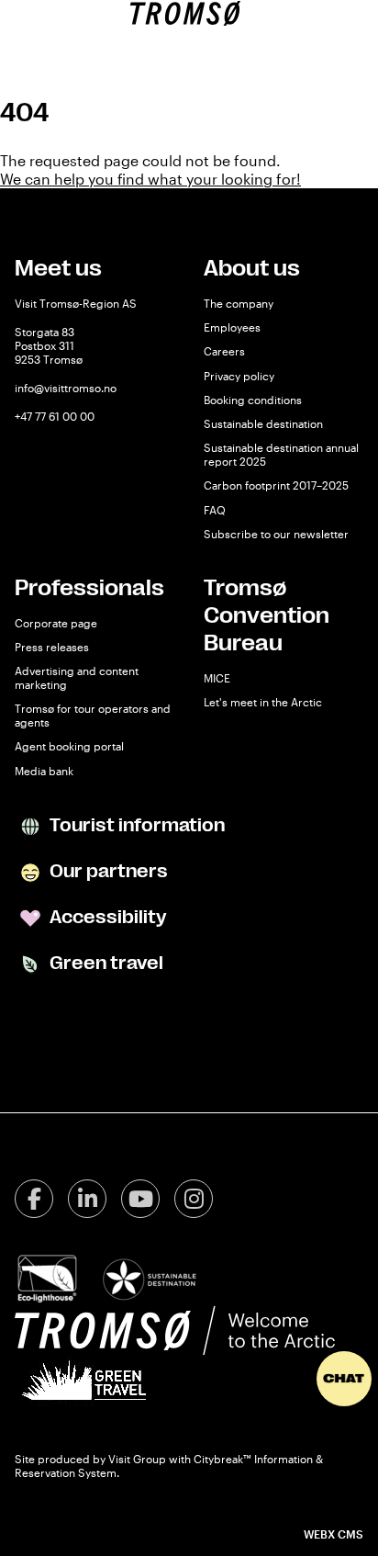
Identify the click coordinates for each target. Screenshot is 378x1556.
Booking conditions (253, 399)
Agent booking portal (69, 745)
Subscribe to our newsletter (276, 533)
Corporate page (56, 622)
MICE (217, 677)
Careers (224, 350)
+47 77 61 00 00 (54, 416)
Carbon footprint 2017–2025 (276, 485)
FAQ (215, 509)
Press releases (52, 646)
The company (238, 303)
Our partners (107, 871)
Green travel (104, 963)
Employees (232, 327)
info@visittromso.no (66, 387)
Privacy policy (239, 375)
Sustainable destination (263, 423)
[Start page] (185, 13)
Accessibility (106, 917)
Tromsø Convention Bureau (266, 615)
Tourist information (135, 825)
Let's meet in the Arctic (263, 701)
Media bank (44, 770)
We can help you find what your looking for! (150, 178)
